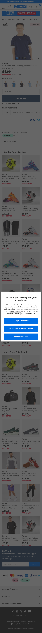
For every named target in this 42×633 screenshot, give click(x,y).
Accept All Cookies (20, 321)
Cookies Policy (29, 313)
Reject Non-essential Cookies (21, 329)
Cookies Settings (21, 337)
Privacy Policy (15, 313)
